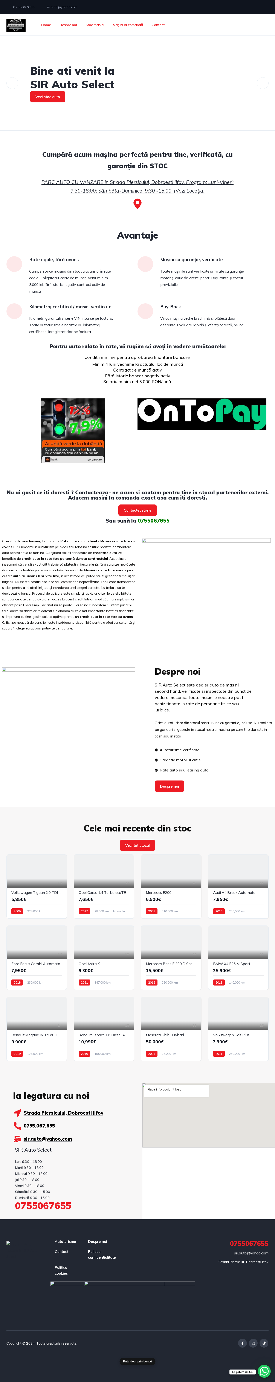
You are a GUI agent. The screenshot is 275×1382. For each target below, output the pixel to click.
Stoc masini (95, 25)
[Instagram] (253, 1343)
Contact (158, 25)
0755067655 (23, 7)
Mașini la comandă (128, 25)
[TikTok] (264, 1343)
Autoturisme (65, 1241)
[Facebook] (242, 1343)
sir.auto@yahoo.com (62, 7)
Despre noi (68, 25)
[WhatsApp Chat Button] (264, 1371)
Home (46, 25)
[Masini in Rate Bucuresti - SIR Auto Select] (16, 25)
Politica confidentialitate (102, 1254)
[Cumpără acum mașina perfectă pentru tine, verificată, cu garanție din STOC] (137, 204)
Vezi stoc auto (47, 96)
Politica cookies (61, 1270)
